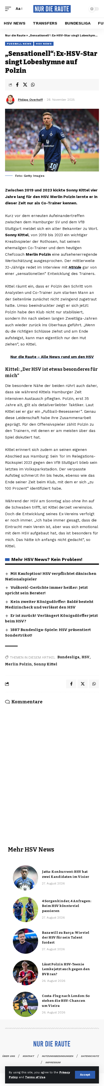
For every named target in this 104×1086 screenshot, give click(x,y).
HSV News (44, 43)
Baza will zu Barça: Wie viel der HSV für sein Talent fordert (65, 937)
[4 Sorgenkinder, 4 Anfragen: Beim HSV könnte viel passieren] (25, 909)
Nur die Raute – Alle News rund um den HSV (52, 357)
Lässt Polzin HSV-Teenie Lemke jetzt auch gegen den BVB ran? (66, 969)
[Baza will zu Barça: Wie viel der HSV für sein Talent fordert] (25, 941)
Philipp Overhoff (30, 99)
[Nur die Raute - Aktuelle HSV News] (52, 9)
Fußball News (19, 43)
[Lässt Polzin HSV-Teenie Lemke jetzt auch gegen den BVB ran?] (25, 972)
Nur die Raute (15, 35)
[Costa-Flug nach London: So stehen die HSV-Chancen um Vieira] (25, 1004)
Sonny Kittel (45, 664)
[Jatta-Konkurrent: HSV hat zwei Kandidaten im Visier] (25, 877)
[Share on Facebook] (17, 85)
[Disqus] (52, 768)
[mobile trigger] (9, 9)
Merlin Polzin (18, 664)
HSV (86, 657)
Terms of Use (35, 1077)
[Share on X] (25, 85)
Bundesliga (68, 657)
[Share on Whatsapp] (32, 85)
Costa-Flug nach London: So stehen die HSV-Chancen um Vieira (66, 1001)
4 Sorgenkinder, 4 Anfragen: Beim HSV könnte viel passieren (66, 906)
